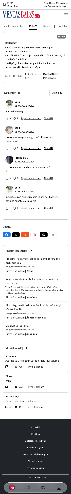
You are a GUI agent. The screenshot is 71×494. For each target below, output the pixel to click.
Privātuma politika (35, 468)
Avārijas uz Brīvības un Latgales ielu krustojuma (32, 361)
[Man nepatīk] (14, 118)
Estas (29, 271)
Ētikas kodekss (35, 461)
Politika (62, 26)
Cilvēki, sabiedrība (13, 26)
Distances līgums (35, 447)
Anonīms (31, 297)
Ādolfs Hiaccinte (36, 317)
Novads (47, 26)
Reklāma (35, 434)
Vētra (8, 381)
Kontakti (35, 427)
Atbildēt (48, 118)
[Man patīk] (6, 118)
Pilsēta (33, 26)
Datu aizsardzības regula (35, 454)
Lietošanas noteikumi (35, 441)
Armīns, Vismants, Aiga (55, 6)
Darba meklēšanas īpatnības (21, 401)
